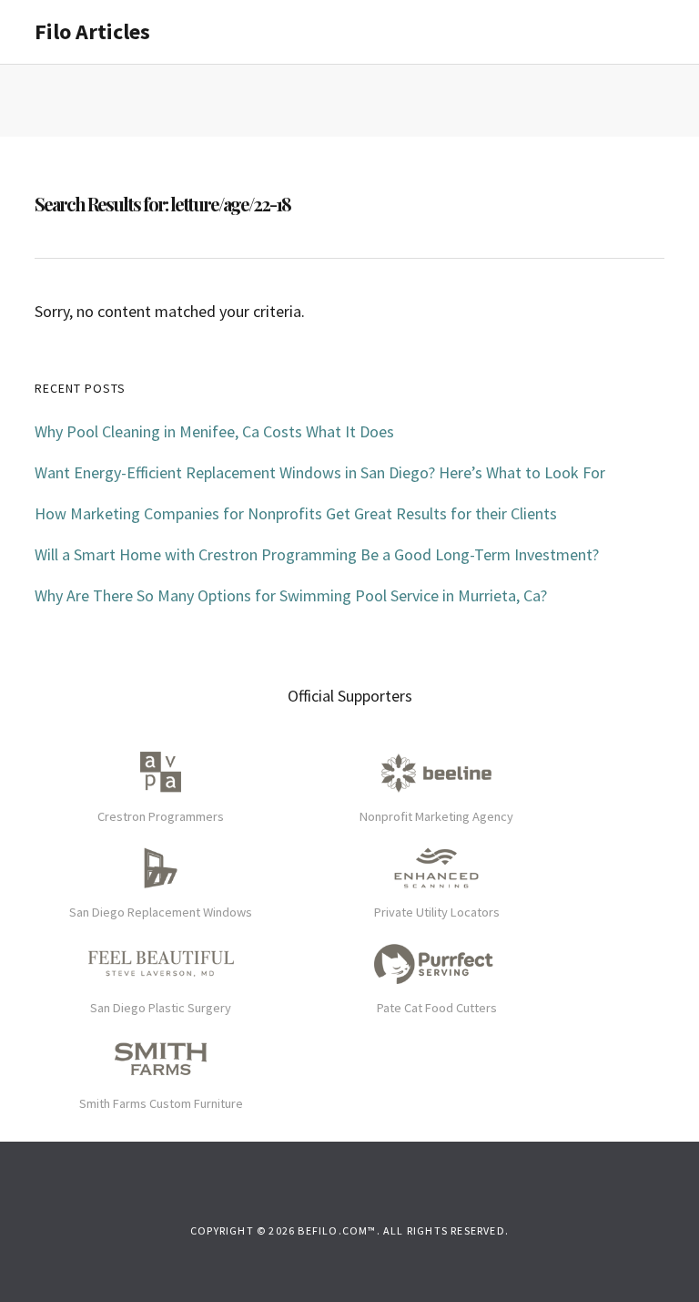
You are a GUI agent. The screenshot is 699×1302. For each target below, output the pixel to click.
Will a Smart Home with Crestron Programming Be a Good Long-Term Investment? (317, 554)
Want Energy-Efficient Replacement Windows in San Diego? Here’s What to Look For (320, 472)
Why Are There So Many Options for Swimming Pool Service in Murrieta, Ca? (291, 595)
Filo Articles (92, 31)
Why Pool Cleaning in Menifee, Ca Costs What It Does (214, 431)
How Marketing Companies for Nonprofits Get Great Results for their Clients (296, 513)
